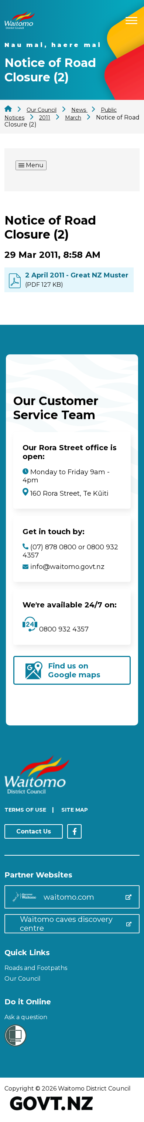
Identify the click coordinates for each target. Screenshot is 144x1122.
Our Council (22, 978)
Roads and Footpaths (35, 967)
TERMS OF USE (25, 809)
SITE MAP (74, 809)
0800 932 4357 (63, 629)
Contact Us (33, 831)
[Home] (19, 26)
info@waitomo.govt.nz (67, 567)
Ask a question (25, 1017)
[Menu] (131, 19)
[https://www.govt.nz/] (51, 1111)
